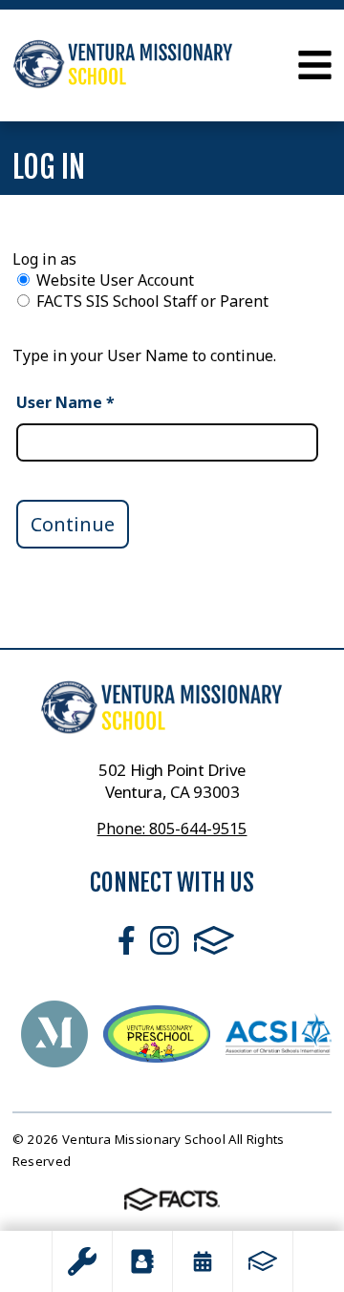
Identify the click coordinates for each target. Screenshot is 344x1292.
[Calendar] (202, 1261)
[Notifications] (82, 1261)
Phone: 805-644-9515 (172, 828)
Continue (73, 524)
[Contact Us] (142, 1261)
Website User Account (115, 280)
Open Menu (315, 65)
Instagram (164, 940)
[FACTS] (262, 1261)
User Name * (65, 402)
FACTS (214, 940)
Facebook (126, 940)
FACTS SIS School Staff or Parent (152, 301)
